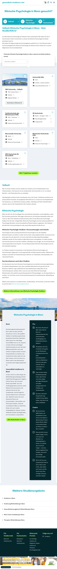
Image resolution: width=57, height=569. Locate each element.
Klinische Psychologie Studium (20, 284)
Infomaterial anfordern (5, 567)
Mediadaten (20, 539)
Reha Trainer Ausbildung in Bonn (14, 514)
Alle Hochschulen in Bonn (16, 420)
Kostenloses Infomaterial (14, 103)
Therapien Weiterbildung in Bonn (14, 520)
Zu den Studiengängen (16, 567)
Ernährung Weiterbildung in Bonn (14, 504)
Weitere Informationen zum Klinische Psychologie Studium (24, 291)
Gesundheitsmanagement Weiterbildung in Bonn (19, 509)
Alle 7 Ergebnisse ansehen (28, 173)
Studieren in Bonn (9, 498)
